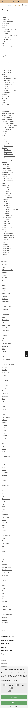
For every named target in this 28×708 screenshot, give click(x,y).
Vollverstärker (7, 66)
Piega (3, 533)
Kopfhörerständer (8, 180)
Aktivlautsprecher (6, 115)
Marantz (4, 480)
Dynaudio (4, 354)
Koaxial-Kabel (7, 203)
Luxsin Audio (5, 472)
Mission (4, 493)
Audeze (4, 288)
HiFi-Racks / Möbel (9, 82)
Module (6, 86)
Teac (3, 598)
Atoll (3, 283)
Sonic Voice (5, 575)
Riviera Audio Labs (7, 554)
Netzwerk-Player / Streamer (9, 58)
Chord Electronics (7, 327)
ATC (3, 280)
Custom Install (6, 135)
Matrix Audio (5, 485)
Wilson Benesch (6, 627)
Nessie (4, 512)
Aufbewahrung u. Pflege (10, 29)
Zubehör (4, 27)
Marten (4, 483)
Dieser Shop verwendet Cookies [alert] (14, 669)
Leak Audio (5, 454)
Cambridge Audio (6, 312)
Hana (3, 404)
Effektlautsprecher (9, 127)
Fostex (4, 388)
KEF (3, 446)
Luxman (4, 470)
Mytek (3, 504)
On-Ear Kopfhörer (6, 168)
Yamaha (4, 630)
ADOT (3, 267)
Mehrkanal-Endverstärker (8, 105)
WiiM (3, 625)
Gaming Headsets (7, 164)
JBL (3, 441)
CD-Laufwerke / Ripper (10, 78)
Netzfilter (6, 225)
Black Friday (6, 246)
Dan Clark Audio (6, 343)
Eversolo (4, 367)
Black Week (6, 252)
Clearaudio (5, 333)
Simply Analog (6, 572)
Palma (4, 530)
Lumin (3, 467)
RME (3, 556)
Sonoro (4, 577)
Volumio (4, 612)
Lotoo (3, 464)
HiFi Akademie (6, 417)
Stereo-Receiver (8, 68)
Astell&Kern (5, 277)
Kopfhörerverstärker (7, 172)
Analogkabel (5, 185)
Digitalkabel (5, 199)
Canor (3, 317)
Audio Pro (4, 291)
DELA (3, 349)
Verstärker (5, 64)
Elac (3, 356)
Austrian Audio (6, 301)
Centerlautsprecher (9, 123)
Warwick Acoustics (7, 614)
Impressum (4, 666)
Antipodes (5, 272)
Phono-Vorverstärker (7, 21)
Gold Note (5, 393)
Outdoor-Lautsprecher (9, 141)
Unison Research (6, 609)
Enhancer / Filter (8, 233)
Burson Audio (5, 309)
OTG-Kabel (7, 211)
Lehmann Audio (6, 456)
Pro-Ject (4, 538)
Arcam (4, 275)
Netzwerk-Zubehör (9, 235)
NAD (3, 506)
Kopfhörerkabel (8, 178)
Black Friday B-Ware (8, 250)
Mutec (4, 501)
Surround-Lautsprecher (8, 121)
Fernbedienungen (8, 154)
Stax (3, 585)
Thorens (4, 604)
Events (3, 647)
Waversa (4, 620)
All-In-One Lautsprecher (8, 113)
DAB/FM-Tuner (6, 52)
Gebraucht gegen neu (8, 640)
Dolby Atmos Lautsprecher (11, 125)
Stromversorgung (6, 217)
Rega (3, 551)
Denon (4, 351)
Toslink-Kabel (7, 205)
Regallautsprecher (7, 117)
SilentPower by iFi (7, 570)
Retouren (5, 244)
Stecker (6, 239)
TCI (3, 596)
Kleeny (4, 449)
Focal (3, 383)
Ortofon (4, 527)
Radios (4, 60)
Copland (4, 335)
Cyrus (3, 341)
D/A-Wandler (5, 50)
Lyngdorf (4, 475)
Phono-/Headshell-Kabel (10, 35)
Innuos (4, 430)
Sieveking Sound (6, 567)
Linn (3, 459)
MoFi (3, 496)
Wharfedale (5, 622)
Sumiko (4, 588)
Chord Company (6, 325)
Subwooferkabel (8, 197)
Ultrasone (4, 606)
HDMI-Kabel (7, 207)
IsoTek (4, 438)
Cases (5, 76)
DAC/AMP (5, 54)
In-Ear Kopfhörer (6, 166)
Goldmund (5, 396)
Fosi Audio (5, 385)
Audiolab (4, 296)
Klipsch (4, 451)
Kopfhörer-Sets (6, 174)
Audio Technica (6, 293)
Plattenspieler (5, 19)
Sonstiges (4, 94)
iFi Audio (4, 425)
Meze (3, 491)
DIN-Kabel (6, 191)
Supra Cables (5, 591)
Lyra (3, 477)
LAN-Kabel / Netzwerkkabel (11, 209)
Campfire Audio (6, 314)
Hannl (3, 406)
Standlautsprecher (7, 119)
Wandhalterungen (8, 39)
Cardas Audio (5, 320)
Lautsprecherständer (9, 156)
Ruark (3, 562)
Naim (3, 509)
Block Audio (5, 304)
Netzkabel (6, 221)
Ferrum (4, 375)
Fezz (3, 377)
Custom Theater (8, 146)
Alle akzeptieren (14, 697)
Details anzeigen (14, 706)
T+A (3, 593)
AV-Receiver (5, 101)
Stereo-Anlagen (6, 62)
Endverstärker (7, 72)
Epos (3, 362)
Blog (2, 654)
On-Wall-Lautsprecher (9, 143)
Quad (3, 548)
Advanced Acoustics (7, 270)
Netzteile (6, 88)
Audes (4, 285)
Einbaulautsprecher (9, 137)
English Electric (6, 359)
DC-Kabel (6, 219)
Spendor (4, 580)
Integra (4, 433)
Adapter (6, 231)
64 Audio (4, 264)
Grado (3, 399)
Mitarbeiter (4, 657)
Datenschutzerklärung (6, 680)
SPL (3, 583)
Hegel (3, 414)
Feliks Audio (5, 372)
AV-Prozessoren (6, 103)
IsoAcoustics (5, 435)
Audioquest (5, 299)
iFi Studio (4, 427)
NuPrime (4, 522)
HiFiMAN (4, 422)
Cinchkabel (7, 187)
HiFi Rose (4, 420)
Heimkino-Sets (6, 107)
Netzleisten (7, 223)
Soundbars (5, 133)
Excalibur (4, 370)
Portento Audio (6, 535)
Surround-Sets (7, 129)
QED (3, 546)
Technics (4, 601)
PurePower (5, 541)
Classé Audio (5, 330)
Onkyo (4, 525)
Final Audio (5, 380)
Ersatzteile (7, 31)
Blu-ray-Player (5, 99)
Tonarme (4, 25)
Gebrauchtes (6, 254)
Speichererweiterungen (10, 90)
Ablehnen (14, 702)
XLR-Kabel (6, 189)
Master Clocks (8, 84)
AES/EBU (6, 201)
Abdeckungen (7, 150)
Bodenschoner (8, 152)
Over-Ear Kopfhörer (7, 170)
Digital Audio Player (7, 56)
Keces (3, 443)
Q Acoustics (5, 543)
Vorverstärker (7, 70)
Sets (4, 242)
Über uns (3, 660)
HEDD (3, 412)
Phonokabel (7, 195)
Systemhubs (7, 92)
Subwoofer (5, 131)
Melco (4, 488)
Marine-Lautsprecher (9, 139)
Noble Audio (5, 517)
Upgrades (6, 37)
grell (3, 401)
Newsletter (5, 643)
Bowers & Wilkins (6, 306)
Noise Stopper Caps (9, 237)
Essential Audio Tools (8, 364)
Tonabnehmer (5, 23)
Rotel (3, 559)
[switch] (5, 685)
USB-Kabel (6, 213)
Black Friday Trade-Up (8, 248)
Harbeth (4, 409)
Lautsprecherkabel (7, 215)
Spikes (6, 158)
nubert (4, 520)
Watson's (4, 617)
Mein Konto (4, 663)
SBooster (4, 564)
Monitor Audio (6, 499)
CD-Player (4, 48)
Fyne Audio (5, 391)
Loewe (4, 462)
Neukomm (5, 514)
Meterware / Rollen (7, 227)
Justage (6, 33)
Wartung (6, 41)
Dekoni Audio (5, 346)
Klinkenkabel (7, 193)
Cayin (3, 322)
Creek (3, 338)
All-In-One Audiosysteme (8, 46)
